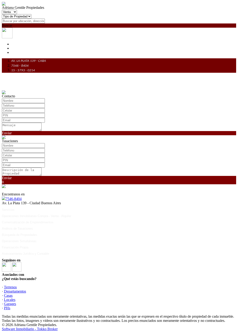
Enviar (7, 133)
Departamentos (15, 291)
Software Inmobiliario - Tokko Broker (30, 329)
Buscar (7, 25)
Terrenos (10, 287)
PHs (7, 308)
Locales (9, 300)
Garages (10, 304)
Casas (8, 295)
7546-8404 (14, 199)
